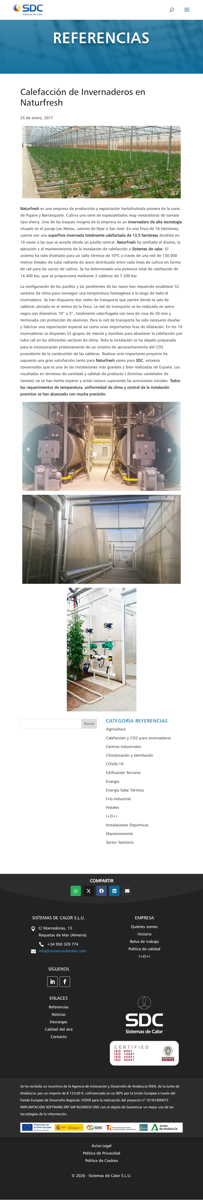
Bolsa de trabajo (144, 942)
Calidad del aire (59, 1030)
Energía (112, 782)
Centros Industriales (123, 747)
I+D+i (111, 816)
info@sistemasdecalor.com (62, 951)
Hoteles (112, 808)
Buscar (89, 723)
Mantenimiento (119, 834)
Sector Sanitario (119, 843)
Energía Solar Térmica (125, 790)
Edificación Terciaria (123, 773)
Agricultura (116, 729)
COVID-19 (114, 764)
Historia (144, 934)
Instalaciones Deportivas (127, 825)
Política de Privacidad (101, 1153)
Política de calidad (144, 949)
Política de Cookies (101, 1161)
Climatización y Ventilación (129, 756)
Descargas (58, 1022)
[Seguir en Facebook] (65, 981)
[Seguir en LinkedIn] (52, 981)
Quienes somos (144, 927)
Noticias (59, 1015)
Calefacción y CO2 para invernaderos (138, 738)
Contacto (59, 1037)
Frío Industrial (118, 799)
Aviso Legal (101, 1146)
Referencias (59, 1007)
